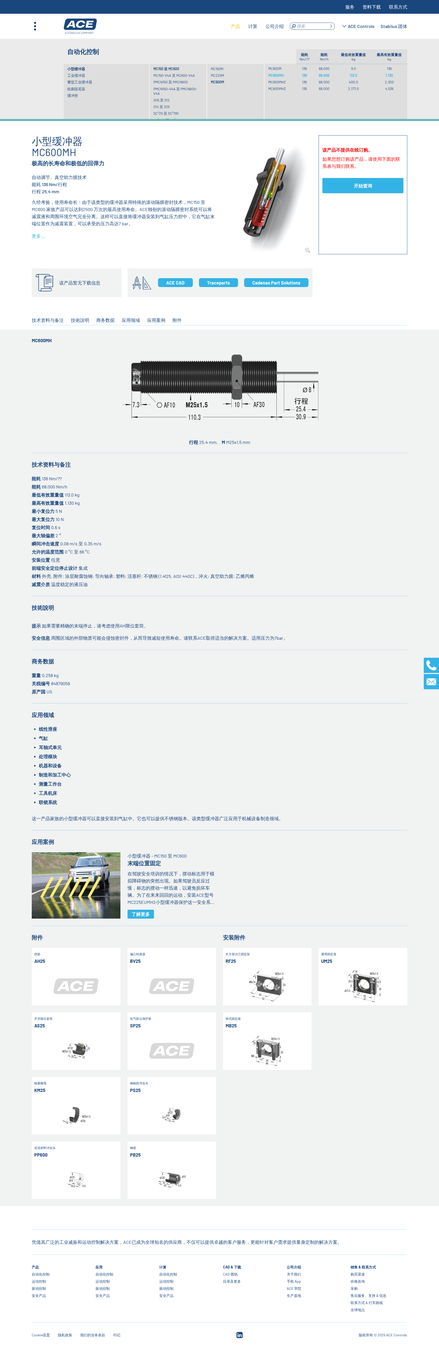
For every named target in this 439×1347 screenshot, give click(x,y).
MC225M (217, 75)
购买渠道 (358, 1274)
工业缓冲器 (76, 75)
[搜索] (331, 26)
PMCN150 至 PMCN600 (170, 82)
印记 (116, 1335)
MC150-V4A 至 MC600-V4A (174, 75)
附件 (177, 320)
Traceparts (218, 283)
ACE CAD (175, 283)
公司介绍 (294, 1267)
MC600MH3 (277, 88)
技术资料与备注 (48, 320)
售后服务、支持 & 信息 (368, 1295)
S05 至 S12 (161, 100)
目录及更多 (232, 1281)
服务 (349, 7)
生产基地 (294, 1295)
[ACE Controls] (80, 26)
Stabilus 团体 (394, 26)
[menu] (257, 26)
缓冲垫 (72, 95)
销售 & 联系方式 (363, 1267)
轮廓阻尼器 (76, 89)
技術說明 (80, 320)
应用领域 (131, 320)
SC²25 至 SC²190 (166, 113)
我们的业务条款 (92, 1335)
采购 (354, 1288)
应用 (99, 1267)
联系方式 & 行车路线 (367, 1302)
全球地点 (358, 1310)
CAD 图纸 (230, 1274)
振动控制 (39, 1288)
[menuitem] (235, 26)
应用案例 (156, 320)
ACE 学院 (294, 1288)
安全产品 (39, 1295)
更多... (38, 236)
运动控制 (39, 1281)
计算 (162, 1267)
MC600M (217, 82)
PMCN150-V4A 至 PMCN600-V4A (175, 91)
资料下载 (372, 7)
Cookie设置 (41, 1335)
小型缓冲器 (76, 69)
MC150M (217, 69)
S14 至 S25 (161, 106)
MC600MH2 (277, 82)
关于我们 (294, 1274)
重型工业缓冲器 (79, 82)
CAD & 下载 (232, 1267)
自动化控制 (41, 1274)
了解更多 (141, 914)
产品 (35, 1267)
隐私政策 (65, 1335)
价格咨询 (358, 1281)
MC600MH (276, 75)
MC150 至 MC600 (166, 69)
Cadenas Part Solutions (276, 283)
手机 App (294, 1281)
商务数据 (105, 320)
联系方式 (398, 7)
